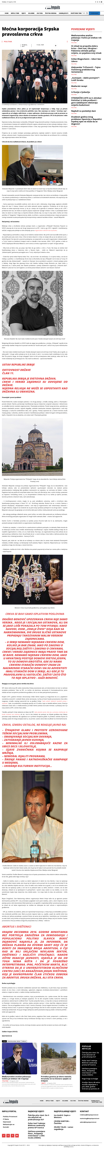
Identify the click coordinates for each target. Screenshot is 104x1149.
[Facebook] (95, 2)
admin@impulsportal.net (88, 1122)
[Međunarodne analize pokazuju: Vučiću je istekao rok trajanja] (19, 1058)
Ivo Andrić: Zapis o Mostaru (62, 1116)
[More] (55, 45)
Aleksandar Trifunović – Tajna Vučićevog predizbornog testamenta (85, 69)
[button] (85, 13)
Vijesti (43, 1083)
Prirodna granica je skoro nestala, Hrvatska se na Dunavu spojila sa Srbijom (56, 1078)
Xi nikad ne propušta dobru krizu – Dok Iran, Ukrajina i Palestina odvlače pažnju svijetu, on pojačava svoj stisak (86, 49)
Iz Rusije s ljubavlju (80, 92)
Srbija (24, 1041)
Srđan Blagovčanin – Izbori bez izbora (86, 60)
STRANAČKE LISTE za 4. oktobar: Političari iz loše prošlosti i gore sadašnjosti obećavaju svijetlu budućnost (86, 101)
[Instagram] (97, 2)
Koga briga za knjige (90, 1079)
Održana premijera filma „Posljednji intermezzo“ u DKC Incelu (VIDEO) (89, 1071)
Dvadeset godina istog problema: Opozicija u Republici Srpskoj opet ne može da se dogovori (86, 120)
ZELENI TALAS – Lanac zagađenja (63, 1128)
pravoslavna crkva (14, 1041)
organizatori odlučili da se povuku (46, 230)
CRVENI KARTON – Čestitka (62, 1122)
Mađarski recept (79, 86)
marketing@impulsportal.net (89, 1118)
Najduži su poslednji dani (83, 111)
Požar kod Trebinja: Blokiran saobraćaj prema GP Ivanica (89, 1062)
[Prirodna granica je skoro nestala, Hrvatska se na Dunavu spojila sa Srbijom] (58, 1058)
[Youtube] (101, 2)
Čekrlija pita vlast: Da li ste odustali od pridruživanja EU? (90, 1054)
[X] (99, 2)
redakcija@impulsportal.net (89, 1115)
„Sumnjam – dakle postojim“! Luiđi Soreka (85, 78)
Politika (8, 41)
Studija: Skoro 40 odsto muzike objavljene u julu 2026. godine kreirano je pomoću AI (91, 1085)
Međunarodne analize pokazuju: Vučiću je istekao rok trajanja (86, 37)
